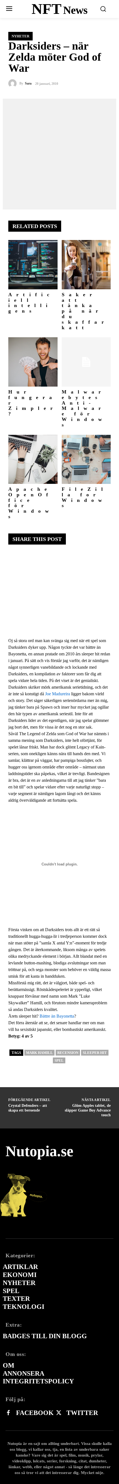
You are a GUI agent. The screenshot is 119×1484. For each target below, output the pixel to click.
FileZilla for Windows (84, 497)
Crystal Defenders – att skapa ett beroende (27, 1108)
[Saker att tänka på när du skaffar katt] (86, 264)
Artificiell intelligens (31, 303)
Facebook (35, 1412)
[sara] (13, 83)
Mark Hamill (39, 1053)
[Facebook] (8, 1413)
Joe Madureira (57, 693)
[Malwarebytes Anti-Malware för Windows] (86, 362)
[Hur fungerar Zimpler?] (33, 362)
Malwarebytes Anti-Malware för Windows (84, 408)
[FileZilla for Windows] (86, 459)
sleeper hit (95, 1053)
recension (67, 1053)
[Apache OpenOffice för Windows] (33, 459)
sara (28, 83)
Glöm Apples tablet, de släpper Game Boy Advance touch (88, 1110)
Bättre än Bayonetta (57, 1016)
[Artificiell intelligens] (33, 264)
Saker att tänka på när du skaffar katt (85, 311)
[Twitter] (59, 1413)
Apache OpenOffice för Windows (30, 502)
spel (59, 1060)
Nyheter (20, 36)
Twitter (82, 1412)
